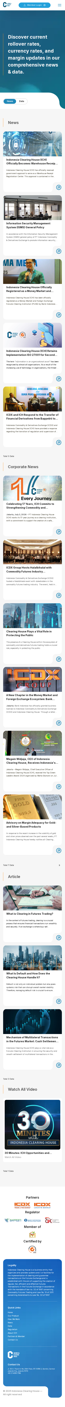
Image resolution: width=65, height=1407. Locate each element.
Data (21, 101)
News (10, 101)
